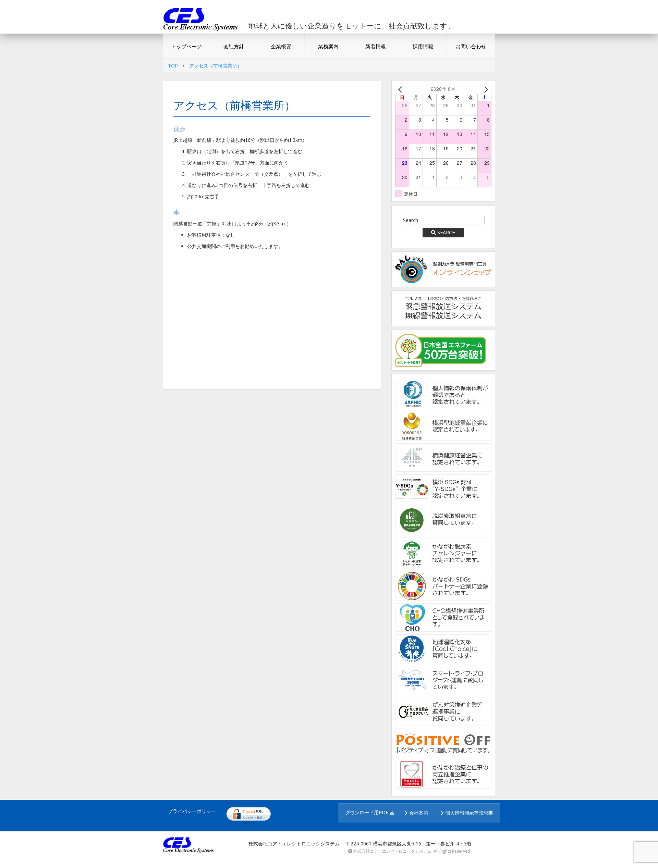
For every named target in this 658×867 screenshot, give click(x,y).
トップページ (186, 46)
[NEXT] (484, 88)
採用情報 (423, 46)
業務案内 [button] (328, 46)
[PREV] (401, 88)
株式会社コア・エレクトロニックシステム (392, 851)
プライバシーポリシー (192, 811)
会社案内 (418, 812)
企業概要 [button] (281, 46)
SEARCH (446, 232)
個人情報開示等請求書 (469, 812)
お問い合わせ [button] (470, 46)
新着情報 (375, 46)
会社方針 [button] (233, 46)
